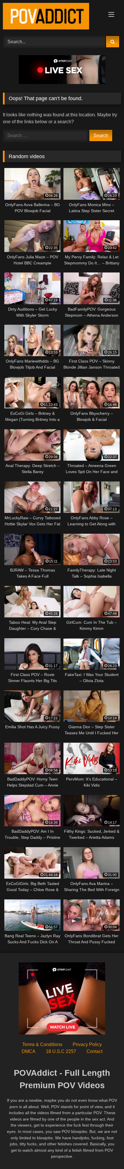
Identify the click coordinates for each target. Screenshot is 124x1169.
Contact (94, 1051)
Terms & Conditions (42, 1044)
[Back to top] (106, 1151)
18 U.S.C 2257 (61, 1051)
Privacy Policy (87, 1044)
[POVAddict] (51, 17)
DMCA (28, 1051)
